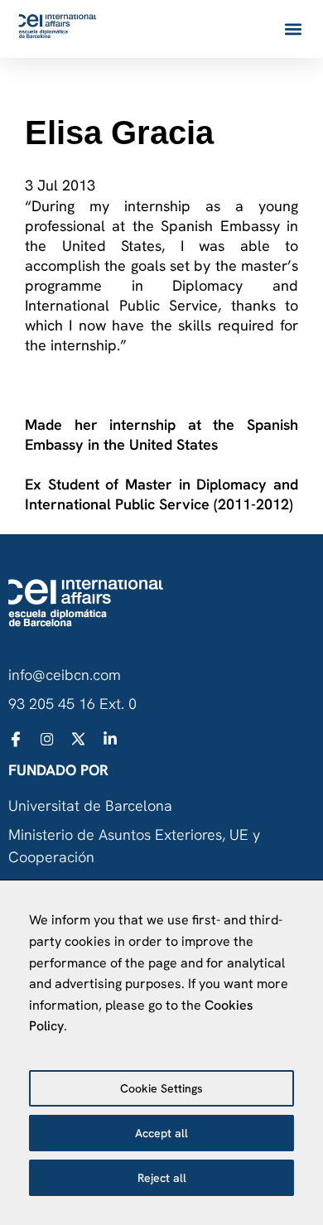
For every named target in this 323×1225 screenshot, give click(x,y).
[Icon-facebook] (15, 738)
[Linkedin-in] (110, 738)
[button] (292, 29)
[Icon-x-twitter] (78, 738)
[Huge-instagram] (47, 738)
